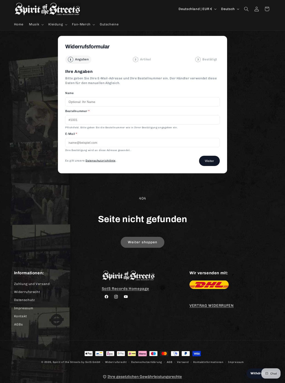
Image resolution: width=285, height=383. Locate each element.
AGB (170, 361)
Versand (183, 361)
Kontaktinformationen (208, 361)
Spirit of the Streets (66, 362)
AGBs (18, 324)
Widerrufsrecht (27, 292)
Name (69, 93)
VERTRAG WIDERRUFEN (211, 305)
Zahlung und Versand (32, 284)
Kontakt (20, 316)
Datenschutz (24, 300)
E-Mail (71, 133)
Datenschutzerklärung (146, 361)
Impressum (23, 308)
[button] (36, 24)
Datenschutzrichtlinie (100, 160)
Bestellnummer (77, 111)
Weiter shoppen (142, 242)
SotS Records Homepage (125, 288)
